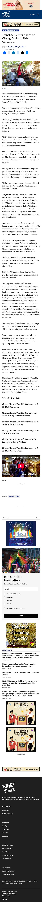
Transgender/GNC (13, 30)
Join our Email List (7, 813)
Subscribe (21, 616)
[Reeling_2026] (21, 26)
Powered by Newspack (8, 893)
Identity (4, 826)
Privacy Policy (6, 896)
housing (11, 496)
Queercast (5, 836)
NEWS (4, 30)
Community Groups (8, 855)
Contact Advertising (8, 871)
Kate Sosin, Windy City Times (17, 47)
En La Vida (5, 832)
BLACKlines (5, 829)
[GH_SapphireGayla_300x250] (21, 545)
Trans (17, 496)
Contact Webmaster (8, 874)
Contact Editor (6, 867)
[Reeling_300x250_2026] (21, 725)
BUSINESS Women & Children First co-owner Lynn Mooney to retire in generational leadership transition (20, 683)
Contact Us (5, 810)
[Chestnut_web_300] (21, 647)
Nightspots (5, 822)
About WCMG (6, 807)
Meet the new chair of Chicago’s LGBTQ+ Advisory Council (20, 674)
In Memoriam (6, 858)
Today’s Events (6, 848)
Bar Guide (5, 852)
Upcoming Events (7, 845)
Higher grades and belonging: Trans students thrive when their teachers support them (18, 665)
